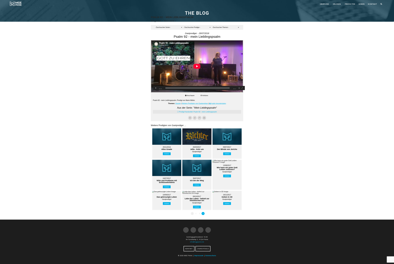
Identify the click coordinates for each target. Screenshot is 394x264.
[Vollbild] (242, 88)
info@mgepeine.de (197, 242)
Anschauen (190, 95)
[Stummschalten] (239, 88)
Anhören (205, 95)
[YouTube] (200, 230)
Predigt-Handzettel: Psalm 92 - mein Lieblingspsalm (198, 112)
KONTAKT (189, 249)
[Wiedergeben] (155, 88)
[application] (197, 66)
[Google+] (193, 230)
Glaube (178, 103)
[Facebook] (186, 230)
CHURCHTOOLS (203, 249)
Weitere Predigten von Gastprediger (195, 103)
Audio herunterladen (218, 103)
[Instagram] (208, 230)
